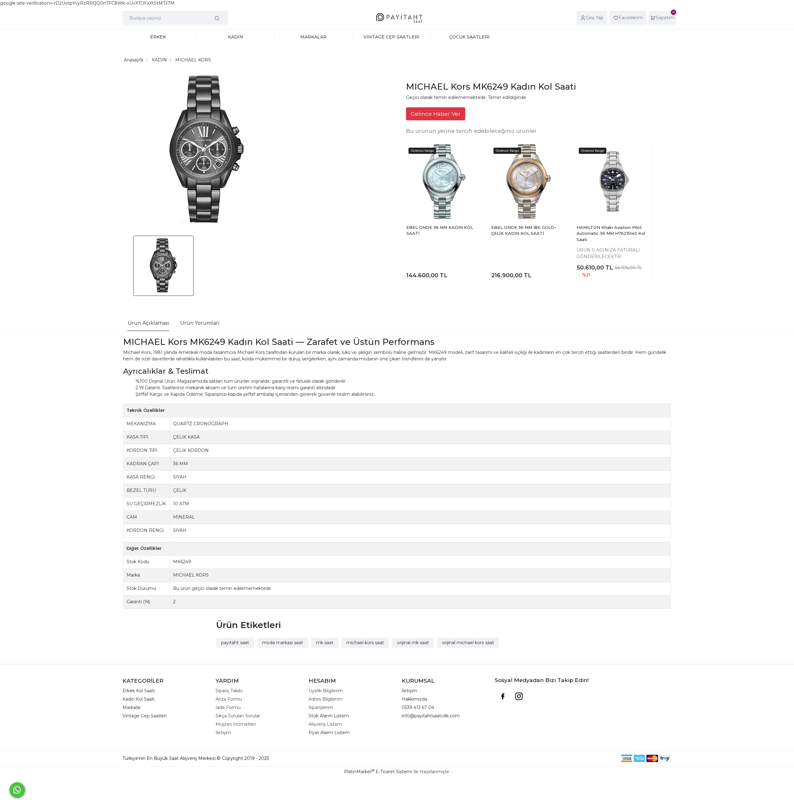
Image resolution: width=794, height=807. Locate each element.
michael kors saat (365, 642)
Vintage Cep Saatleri (145, 716)
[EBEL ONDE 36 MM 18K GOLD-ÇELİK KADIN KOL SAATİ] (528, 181)
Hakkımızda (414, 699)
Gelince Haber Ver (436, 113)
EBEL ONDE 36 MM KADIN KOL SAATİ (439, 230)
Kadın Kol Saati (138, 699)
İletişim (409, 690)
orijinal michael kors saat (468, 642)
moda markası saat (282, 642)
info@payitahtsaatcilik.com (431, 716)
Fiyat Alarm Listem (329, 732)
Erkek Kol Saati (139, 690)
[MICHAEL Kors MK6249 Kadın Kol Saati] (206, 151)
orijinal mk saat (413, 642)
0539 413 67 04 (418, 707)
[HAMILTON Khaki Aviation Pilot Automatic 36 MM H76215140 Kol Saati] (614, 181)
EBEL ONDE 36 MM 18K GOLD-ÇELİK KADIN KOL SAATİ (523, 230)
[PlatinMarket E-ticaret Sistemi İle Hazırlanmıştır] (599, 758)
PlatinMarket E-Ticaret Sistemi (378, 771)
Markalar (132, 707)
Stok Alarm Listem (329, 716)
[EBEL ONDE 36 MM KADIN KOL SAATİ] (443, 181)
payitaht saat (235, 642)
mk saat (324, 642)
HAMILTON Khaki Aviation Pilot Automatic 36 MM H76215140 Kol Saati (611, 233)
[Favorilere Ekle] (471, 160)
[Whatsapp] (17, 790)
